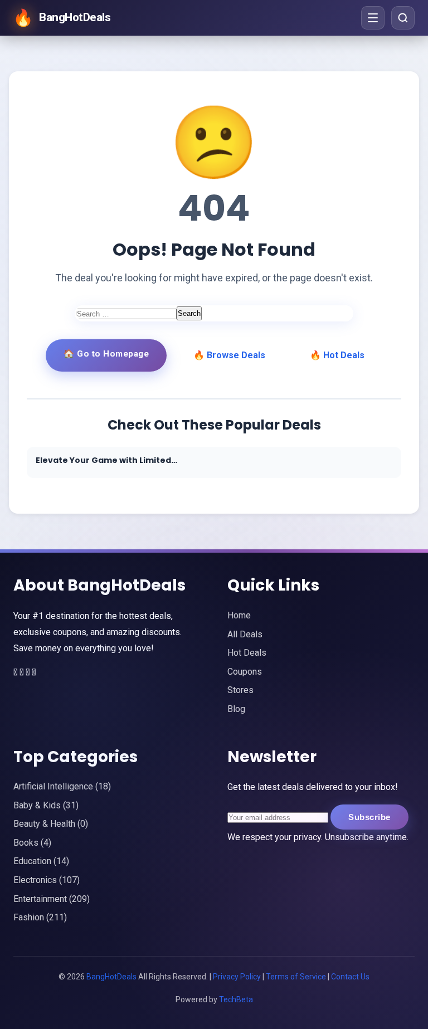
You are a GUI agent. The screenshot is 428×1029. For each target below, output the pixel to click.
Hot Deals (246, 652)
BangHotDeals (112, 976)
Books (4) (32, 842)
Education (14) (41, 861)
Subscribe (369, 817)
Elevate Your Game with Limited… (106, 460)
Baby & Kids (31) (46, 805)
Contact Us (350, 976)
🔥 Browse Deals (229, 355)
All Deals (244, 634)
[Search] (403, 18)
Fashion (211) (40, 917)
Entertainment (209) (51, 899)
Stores (240, 690)
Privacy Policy (237, 976)
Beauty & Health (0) (50, 823)
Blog (236, 709)
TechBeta (236, 999)
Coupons (244, 671)
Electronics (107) (46, 880)
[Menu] (373, 18)
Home (239, 615)
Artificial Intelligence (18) (62, 786)
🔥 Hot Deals (337, 355)
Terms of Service (296, 976)
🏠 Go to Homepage (106, 354)
